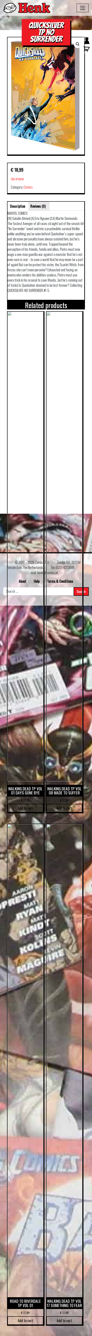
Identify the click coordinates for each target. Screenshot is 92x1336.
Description (17, 206)
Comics (28, 187)
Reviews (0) (38, 206)
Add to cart (25, 808)
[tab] (17, 206)
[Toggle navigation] (83, 8)
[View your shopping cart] (85, 51)
